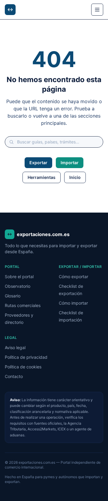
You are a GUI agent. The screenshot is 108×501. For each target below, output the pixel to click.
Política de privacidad (26, 357)
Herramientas (42, 177)
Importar (70, 162)
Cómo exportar (73, 276)
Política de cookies (23, 366)
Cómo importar (73, 303)
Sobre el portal (19, 276)
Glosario (12, 295)
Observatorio (17, 286)
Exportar (38, 162)
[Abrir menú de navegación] (97, 10)
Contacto (14, 376)
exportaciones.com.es (43, 234)
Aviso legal (15, 347)
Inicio (75, 177)
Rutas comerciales (22, 305)
